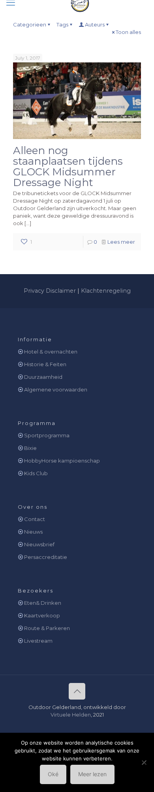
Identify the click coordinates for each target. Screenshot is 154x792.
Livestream (38, 641)
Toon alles (128, 32)
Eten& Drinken (42, 603)
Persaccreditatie (45, 557)
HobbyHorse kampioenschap (62, 460)
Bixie (30, 448)
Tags (62, 24)
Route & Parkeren (47, 628)
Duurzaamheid (43, 377)
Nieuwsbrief (39, 544)
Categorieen (29, 24)
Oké (53, 774)
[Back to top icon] (77, 691)
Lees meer (121, 242)
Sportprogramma (46, 435)
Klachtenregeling (106, 290)
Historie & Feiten (45, 364)
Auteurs (95, 24)
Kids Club (36, 473)
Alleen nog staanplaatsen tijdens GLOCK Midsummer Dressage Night (68, 166)
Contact (34, 519)
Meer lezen (92, 774)
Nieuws (33, 532)
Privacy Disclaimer (50, 290)
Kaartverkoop (42, 615)
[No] (144, 762)
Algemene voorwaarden (55, 389)
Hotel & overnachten (50, 351)
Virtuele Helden (71, 714)
